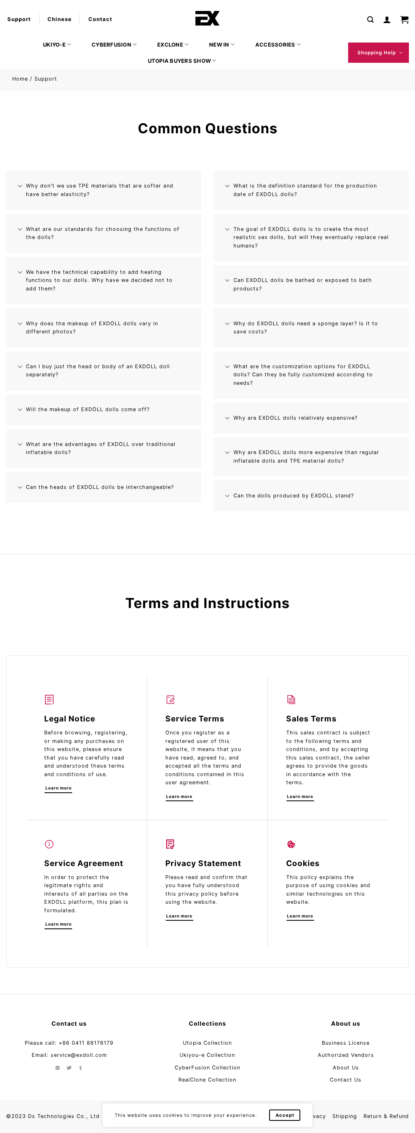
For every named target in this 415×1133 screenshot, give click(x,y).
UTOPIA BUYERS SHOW (179, 61)
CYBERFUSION (111, 44)
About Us (346, 1068)
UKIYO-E (54, 44)
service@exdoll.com (79, 1055)
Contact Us (346, 1080)
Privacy (315, 1116)
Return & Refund (386, 1116)
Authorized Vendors (346, 1055)
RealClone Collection (207, 1080)
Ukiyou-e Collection (207, 1055)
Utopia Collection (207, 1043)
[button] (370, 19)
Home (20, 79)
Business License (346, 1043)
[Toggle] (20, 186)
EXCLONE (170, 44)
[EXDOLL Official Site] (207, 18)
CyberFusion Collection (207, 1068)
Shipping (344, 1116)
